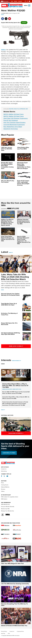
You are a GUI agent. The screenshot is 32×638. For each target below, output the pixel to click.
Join (12, 1)
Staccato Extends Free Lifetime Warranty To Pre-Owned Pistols (10, 294)
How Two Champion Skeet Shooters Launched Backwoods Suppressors (14, 124)
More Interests (16, 360)
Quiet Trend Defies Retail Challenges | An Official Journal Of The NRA (7, 239)
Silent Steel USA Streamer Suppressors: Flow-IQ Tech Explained (15, 119)
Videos (3, 491)
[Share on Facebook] (2, 18)
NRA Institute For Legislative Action (9, 497)
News (2, 14)
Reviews (3, 489)
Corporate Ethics (20, 631)
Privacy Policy (4, 631)
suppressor (22, 109)
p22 (18, 109)
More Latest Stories (20, 346)
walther (11, 109)
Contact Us (3, 469)
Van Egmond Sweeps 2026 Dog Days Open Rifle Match (10, 333)
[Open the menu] (29, 5)
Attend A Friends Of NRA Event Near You (14, 626)
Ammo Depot (16, 389)
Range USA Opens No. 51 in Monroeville (9, 323)
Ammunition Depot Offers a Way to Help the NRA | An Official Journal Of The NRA (15, 385)
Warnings (3, 633)
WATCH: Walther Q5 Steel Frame (13, 116)
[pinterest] (9, 18)
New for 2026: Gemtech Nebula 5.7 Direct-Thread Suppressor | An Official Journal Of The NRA (23, 240)
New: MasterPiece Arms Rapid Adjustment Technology (12, 128)
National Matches (7, 415)
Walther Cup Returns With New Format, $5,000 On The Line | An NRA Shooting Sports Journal (7, 222)
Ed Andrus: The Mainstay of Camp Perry (9, 314)
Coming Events (4, 485)
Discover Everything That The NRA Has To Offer (14, 604)
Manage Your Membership (7, 511)
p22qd (15, 109)
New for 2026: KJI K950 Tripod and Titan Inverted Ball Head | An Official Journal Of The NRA (16, 392)
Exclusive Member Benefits (7, 506)
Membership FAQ (5, 509)
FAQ (9, 633)
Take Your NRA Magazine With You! (12, 563)
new (27, 109)
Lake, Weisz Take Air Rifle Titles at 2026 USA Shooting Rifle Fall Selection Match (15, 277)
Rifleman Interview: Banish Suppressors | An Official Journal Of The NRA (23, 222)
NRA (20, 389)
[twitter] (6, 18)
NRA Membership (5, 504)
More (10, 252)
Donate (20, 1)
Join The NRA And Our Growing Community (15, 584)
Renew (15, 1)
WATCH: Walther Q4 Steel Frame (13, 114)
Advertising (4, 471)
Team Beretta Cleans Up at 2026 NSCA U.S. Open (9, 304)
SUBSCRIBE (9, 453)
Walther (3, 50)
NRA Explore (4, 499)
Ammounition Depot (7, 389)
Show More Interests (20, 433)
